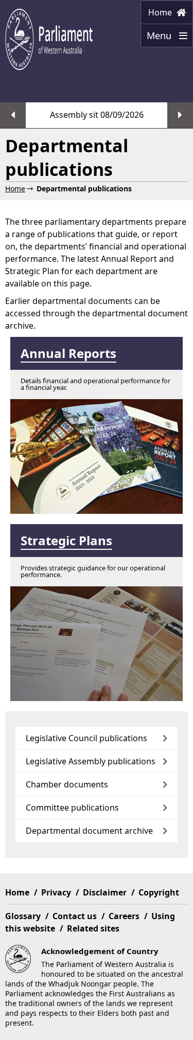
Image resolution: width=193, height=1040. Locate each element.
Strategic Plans (66, 540)
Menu (157, 38)
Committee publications (72, 807)
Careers (124, 916)
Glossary (23, 916)
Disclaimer (105, 892)
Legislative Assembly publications (90, 761)
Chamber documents (67, 784)
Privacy (56, 892)
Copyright (158, 892)
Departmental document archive (89, 830)
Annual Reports (68, 353)
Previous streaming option (13, 115)
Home (161, 12)
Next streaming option (180, 115)
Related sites (93, 928)
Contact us (74, 916)
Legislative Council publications (86, 738)
